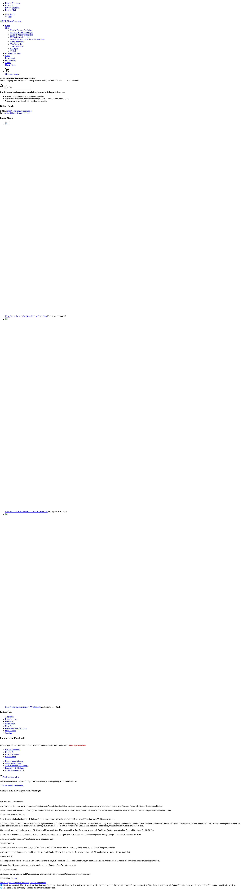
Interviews (9, 721)
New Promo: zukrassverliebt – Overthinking (23, 707)
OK (1, 786)
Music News (10, 724)
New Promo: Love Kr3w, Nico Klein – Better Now (26, 316)
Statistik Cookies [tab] (7, 843)
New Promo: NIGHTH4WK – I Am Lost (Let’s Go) (26, 511)
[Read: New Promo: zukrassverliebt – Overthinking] (7, 515)
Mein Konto (10, 14)
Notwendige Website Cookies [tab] (12, 815)
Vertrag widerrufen (77, 745)
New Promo (10, 726)
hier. (15, 878)
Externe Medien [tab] (6, 856)
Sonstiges (9, 733)
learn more (7, 786)
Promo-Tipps (10, 731)
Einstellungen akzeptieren (10, 883)
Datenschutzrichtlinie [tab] (8, 869)
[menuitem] (126, 14)
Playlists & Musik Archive (16, 728)
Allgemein (9, 717)
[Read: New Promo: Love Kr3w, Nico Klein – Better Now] (7, 124)
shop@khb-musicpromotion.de (19, 111)
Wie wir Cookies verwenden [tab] (11, 801)
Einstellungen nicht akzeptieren (33, 883)
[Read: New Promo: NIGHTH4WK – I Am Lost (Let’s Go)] (7, 319)
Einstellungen (17, 786)
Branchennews (11, 719)
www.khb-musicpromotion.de (17, 113)
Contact (8, 17)
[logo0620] (10, 21)
